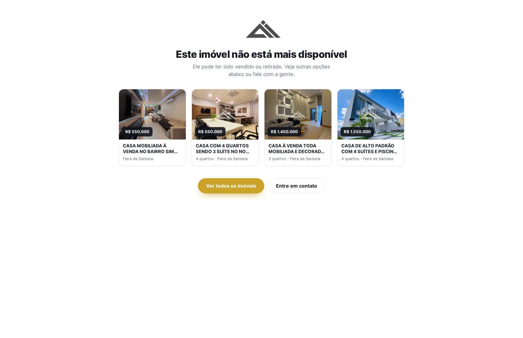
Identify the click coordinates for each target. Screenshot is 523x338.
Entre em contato (296, 186)
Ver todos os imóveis (231, 186)
